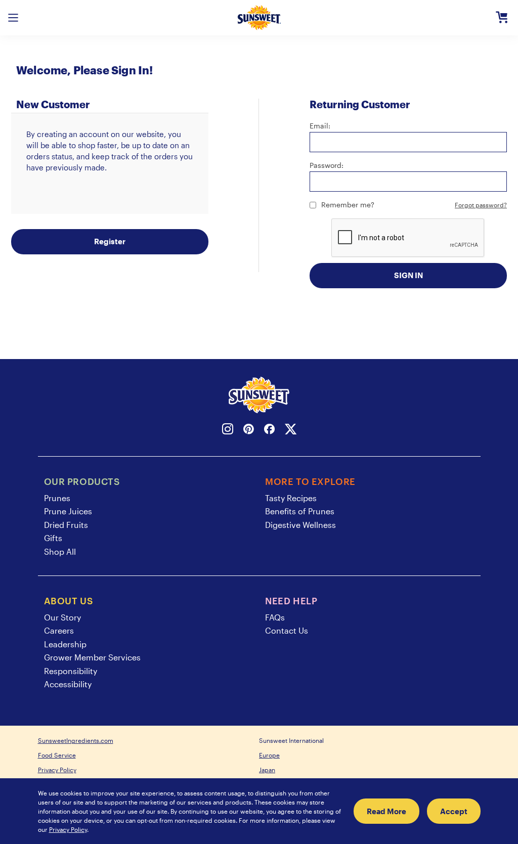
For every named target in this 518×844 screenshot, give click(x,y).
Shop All (60, 551)
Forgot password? (481, 204)
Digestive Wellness (300, 524)
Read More (386, 811)
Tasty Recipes (291, 498)
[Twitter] (290, 430)
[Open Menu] (13, 17)
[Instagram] (227, 430)
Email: (320, 125)
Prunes (57, 498)
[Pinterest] (248, 430)
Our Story (62, 617)
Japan (267, 769)
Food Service (57, 755)
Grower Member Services (92, 657)
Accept (453, 811)
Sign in (408, 275)
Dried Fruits (66, 524)
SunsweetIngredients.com (75, 740)
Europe (269, 755)
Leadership (65, 644)
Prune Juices (68, 511)
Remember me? (347, 204)
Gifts (53, 538)
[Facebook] (269, 430)
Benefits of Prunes (299, 511)
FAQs (275, 617)
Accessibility (68, 684)
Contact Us (286, 630)
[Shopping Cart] (502, 18)
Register (109, 241)
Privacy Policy (57, 769)
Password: (326, 165)
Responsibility (70, 671)
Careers (59, 630)
